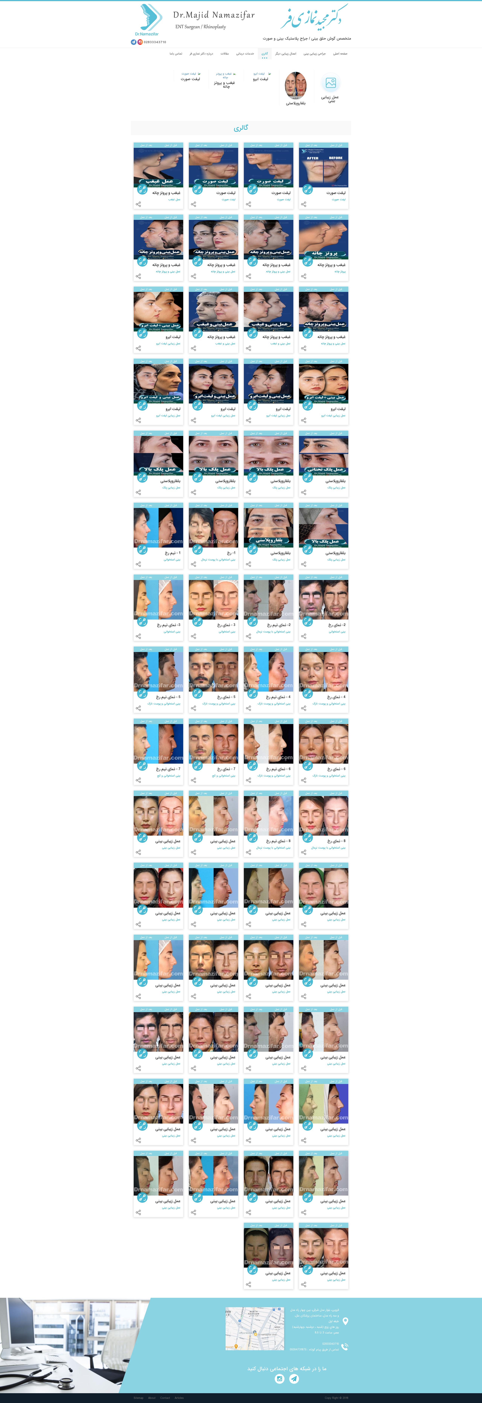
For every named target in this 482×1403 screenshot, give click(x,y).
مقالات (225, 53)
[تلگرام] (134, 42)
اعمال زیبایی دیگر (285, 53)
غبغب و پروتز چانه (224, 85)
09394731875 (298, 1349)
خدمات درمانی (245, 53)
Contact (165, 1398)
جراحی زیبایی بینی (315, 53)
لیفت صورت (190, 79)
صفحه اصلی (340, 53)
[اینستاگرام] (140, 42)
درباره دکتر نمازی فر (201, 53)
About (152, 1398)
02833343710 (155, 42)
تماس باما (176, 53)
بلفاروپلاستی (296, 103)
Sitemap (138, 1398)
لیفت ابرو (260, 79)
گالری (265, 53)
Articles (179, 1398)
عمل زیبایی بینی (330, 99)
